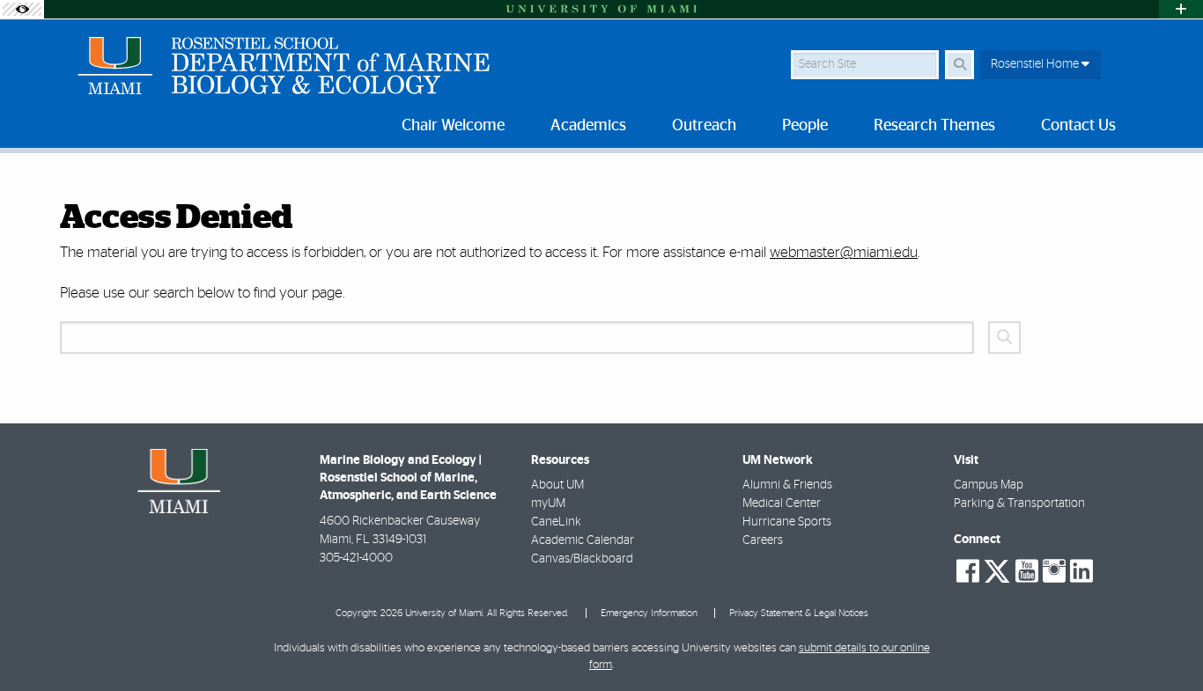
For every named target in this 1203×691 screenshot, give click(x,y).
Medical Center (781, 503)
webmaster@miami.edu (844, 252)
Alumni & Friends (787, 485)
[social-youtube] (1026, 571)
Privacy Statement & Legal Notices (798, 613)
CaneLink (556, 522)
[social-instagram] (1054, 571)
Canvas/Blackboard (582, 559)
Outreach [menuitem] (704, 126)
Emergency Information (649, 613)
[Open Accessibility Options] (22, 9)
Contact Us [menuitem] (1078, 126)
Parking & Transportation (1019, 503)
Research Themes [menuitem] (934, 126)
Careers (762, 540)
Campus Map (988, 485)
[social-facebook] (967, 571)
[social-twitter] (997, 569)
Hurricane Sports (786, 522)
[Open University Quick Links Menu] (1181, 9)
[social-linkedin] (1081, 571)
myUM (548, 503)
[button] (1164, 641)
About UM (557, 485)
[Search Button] (959, 64)
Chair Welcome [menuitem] (453, 126)
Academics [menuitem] (588, 126)
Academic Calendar (582, 540)
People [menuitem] (805, 126)
